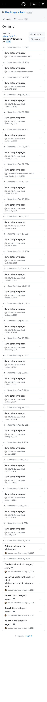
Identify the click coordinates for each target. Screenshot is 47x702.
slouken (31, 174)
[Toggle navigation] (4, 4)
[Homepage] (23, 4)
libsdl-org (10, 12)
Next (28, 636)
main (8, 42)
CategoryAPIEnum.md (12, 39)
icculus (10, 553)
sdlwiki (21, 12)
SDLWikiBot (12, 57)
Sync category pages (14, 53)
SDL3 (12, 36)
